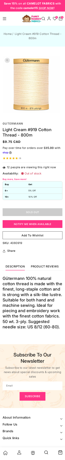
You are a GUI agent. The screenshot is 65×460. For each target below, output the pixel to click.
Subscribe (32, 396)
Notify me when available (32, 224)
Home (8, 34)
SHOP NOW (46, 8)
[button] (43, 19)
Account (18, 452)
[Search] (46, 453)
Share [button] (11, 250)
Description (15, 266)
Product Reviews (45, 266)
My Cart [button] (60, 452)
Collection (32, 453)
